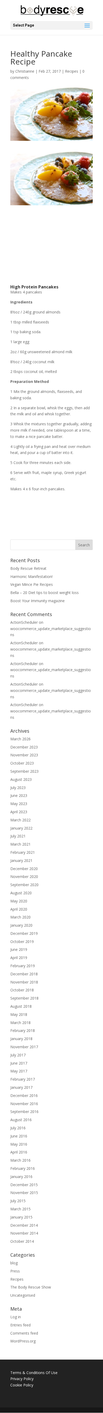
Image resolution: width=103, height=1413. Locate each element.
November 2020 (24, 876)
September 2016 (24, 1111)
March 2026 (20, 738)
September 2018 (24, 998)
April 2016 (18, 1152)
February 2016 (22, 1168)
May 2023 (18, 803)
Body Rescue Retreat (28, 568)
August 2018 (21, 1006)
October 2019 (22, 941)
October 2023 (22, 763)
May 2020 (18, 900)
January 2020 (21, 925)
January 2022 (21, 828)
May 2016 (18, 1144)
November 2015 (24, 1192)
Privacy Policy (22, 1378)
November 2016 (24, 1103)
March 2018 (20, 1022)
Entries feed (20, 1324)
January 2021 (21, 860)
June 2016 (18, 1136)
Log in (15, 1316)
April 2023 (18, 811)
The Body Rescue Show (30, 1287)
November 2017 (24, 1046)
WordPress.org (23, 1341)
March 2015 (20, 1208)
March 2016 (20, 1160)
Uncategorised (22, 1295)
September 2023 (24, 771)
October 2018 (22, 989)
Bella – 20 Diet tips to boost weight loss (44, 592)
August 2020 (21, 892)
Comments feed (24, 1333)
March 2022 (20, 819)
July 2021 (18, 835)
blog (14, 1262)
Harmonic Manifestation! (31, 576)
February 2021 (22, 852)
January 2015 (21, 1217)
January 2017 (21, 1087)
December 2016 (24, 1095)
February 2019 (22, 965)
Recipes (71, 71)
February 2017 (22, 1079)
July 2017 (18, 1054)
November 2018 (24, 982)
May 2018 (18, 1014)
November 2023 (24, 754)
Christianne (24, 71)
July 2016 (18, 1127)
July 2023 (18, 787)
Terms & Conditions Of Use (34, 1372)
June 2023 (18, 795)
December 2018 (24, 973)
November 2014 (24, 1233)
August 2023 (21, 779)
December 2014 (24, 1225)
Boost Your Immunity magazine (37, 600)
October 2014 (22, 1241)
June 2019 (18, 949)
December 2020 (24, 868)
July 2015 (18, 1200)
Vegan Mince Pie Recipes (31, 584)
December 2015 (24, 1184)
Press (15, 1271)
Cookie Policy (21, 1384)
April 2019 (18, 957)
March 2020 (20, 917)
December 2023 (24, 747)
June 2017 (18, 1063)
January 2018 (21, 1038)
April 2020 (18, 909)
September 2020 (24, 884)
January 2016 (21, 1176)
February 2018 (22, 1030)
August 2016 (21, 1119)
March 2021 (20, 844)
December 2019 (24, 933)
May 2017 (18, 1071)
